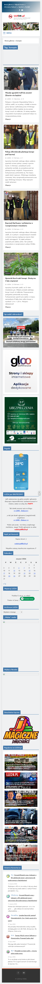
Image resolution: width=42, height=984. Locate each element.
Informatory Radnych (10, 7)
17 (4, 573)
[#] (21, 26)
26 (14, 576)
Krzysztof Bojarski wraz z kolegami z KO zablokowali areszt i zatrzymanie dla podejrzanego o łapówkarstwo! (22, 877)
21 (24, 573)
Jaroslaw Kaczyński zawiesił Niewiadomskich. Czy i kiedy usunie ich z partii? (22, 918)
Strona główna (8, 5)
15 (29, 571)
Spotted (21, 7)
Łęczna (7, 88)
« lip (4, 584)
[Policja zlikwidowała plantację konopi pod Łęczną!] (21, 137)
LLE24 (9, 99)
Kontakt (27, 7)
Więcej (7, 119)
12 (14, 571)
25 (9, 576)
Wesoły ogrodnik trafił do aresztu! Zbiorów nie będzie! (18, 94)
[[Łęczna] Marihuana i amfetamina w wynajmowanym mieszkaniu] (21, 205)
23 (34, 573)
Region (7, 218)
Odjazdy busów (19, 5)
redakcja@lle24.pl (21, 544)
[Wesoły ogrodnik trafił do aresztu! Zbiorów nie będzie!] (21, 78)
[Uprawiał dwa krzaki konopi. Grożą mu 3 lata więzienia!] (21, 264)
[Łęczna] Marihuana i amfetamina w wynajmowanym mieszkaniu (19, 224)
